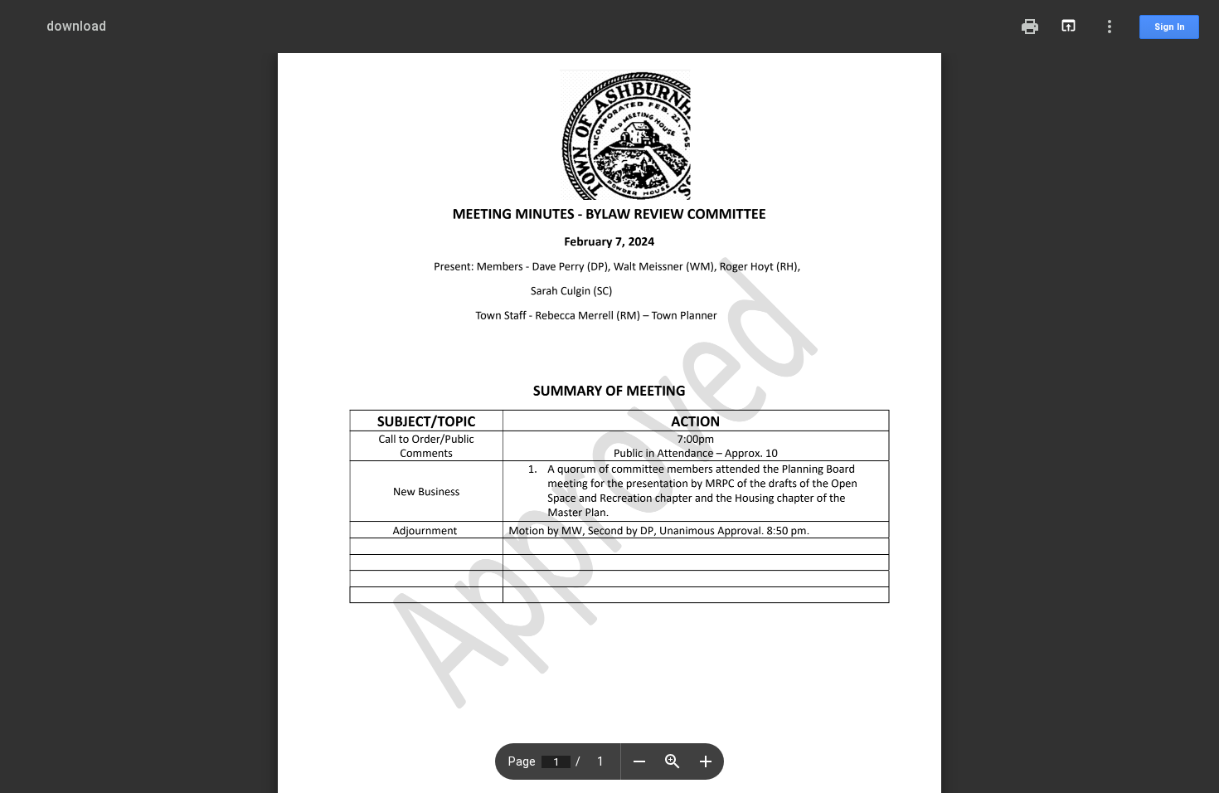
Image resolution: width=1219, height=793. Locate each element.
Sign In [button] (1169, 27)
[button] (639, 761)
